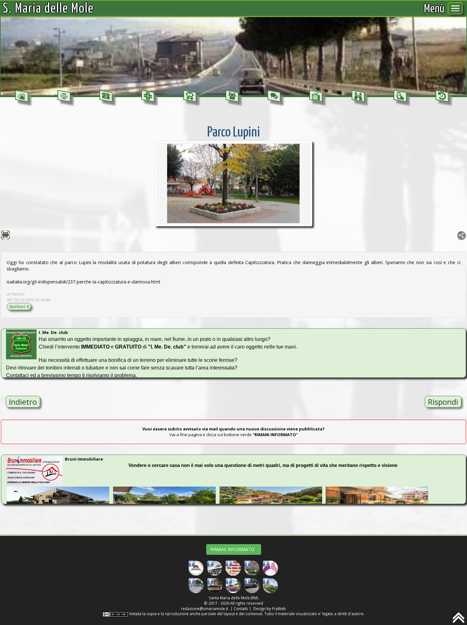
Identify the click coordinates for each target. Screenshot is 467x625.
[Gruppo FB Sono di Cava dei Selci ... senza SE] (214, 585)
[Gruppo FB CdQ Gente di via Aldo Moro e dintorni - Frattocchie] (233, 568)
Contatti (241, 608)
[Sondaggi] (232, 96)
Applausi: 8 (19, 306)
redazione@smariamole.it (204, 608)
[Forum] (274, 96)
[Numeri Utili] (105, 96)
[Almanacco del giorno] (64, 96)
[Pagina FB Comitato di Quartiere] (196, 568)
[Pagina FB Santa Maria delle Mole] (214, 568)
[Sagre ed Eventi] (358, 96)
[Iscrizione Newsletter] (400, 96)
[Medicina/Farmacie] (147, 96)
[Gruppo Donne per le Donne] (270, 568)
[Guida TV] (315, 96)
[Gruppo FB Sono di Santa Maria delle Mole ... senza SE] (196, 585)
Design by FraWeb (269, 608)
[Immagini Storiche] (442, 96)
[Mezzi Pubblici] (189, 96)
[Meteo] (21, 96)
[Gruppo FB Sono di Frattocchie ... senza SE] (233, 585)
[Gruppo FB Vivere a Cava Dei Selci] (252, 568)
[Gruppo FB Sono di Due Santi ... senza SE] (252, 585)
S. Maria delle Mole (48, 9)
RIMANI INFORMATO (233, 549)
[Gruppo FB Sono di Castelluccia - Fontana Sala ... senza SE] (270, 585)
